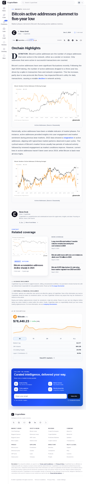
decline (41, 78)
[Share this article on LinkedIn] (76, 40)
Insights (18, 9)
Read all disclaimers (56, 473)
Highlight (26, 9)
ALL (74, 338)
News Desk (24, 31)
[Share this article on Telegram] (72, 40)
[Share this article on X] (64, 40)
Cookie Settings (61, 479)
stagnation (68, 138)
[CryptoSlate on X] (13, 422)
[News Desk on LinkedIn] (22, 222)
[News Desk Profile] (14, 32)
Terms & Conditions (40, 479)
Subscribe (74, 396)
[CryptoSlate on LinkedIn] (35, 422)
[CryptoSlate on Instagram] (40, 422)
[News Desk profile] (15, 214)
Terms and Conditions (46, 464)
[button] (4, 56)
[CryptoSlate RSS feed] (46, 422)
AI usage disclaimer (58, 286)
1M (47, 338)
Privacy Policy (60, 464)
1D (20, 338)
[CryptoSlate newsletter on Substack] (24, 422)
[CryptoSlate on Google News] (19, 422)
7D (33, 338)
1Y (61, 338)
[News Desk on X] (20, 222)
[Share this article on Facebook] (68, 40)
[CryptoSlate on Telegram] (29, 422)
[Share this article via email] (81, 40)
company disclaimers (50, 304)
